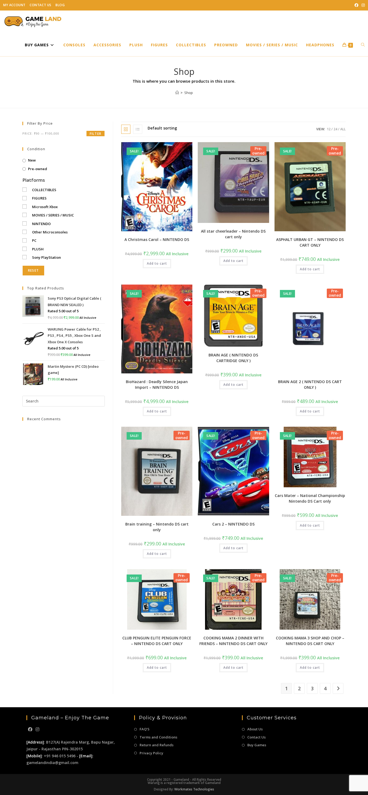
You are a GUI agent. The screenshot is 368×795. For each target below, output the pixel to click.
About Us (255, 729)
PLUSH (38, 249)
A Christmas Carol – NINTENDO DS (156, 239)
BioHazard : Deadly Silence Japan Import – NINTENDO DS (157, 384)
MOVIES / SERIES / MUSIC (53, 215)
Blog (60, 5)
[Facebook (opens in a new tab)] (356, 5)
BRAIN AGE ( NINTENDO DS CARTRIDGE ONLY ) (233, 357)
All (343, 129)
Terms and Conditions (158, 737)
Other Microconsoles (50, 232)
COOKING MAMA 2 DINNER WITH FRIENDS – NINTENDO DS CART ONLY (233, 640)
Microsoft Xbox (45, 206)
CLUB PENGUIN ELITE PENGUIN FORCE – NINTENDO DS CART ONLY (156, 640)
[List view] (137, 129)
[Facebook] (30, 729)
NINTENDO (41, 223)
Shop (188, 92)
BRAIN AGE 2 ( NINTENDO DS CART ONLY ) (310, 384)
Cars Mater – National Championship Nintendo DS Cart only (310, 498)
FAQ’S (145, 729)
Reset (33, 270)
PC (34, 240)
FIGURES (39, 198)
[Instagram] (37, 729)
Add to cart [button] (157, 263)
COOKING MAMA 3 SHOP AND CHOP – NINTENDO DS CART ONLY (310, 640)
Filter (95, 133)
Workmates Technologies (194, 789)
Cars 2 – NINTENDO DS (233, 524)
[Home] (177, 92)
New (32, 160)
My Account (14, 5)
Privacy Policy (151, 753)
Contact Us (40, 5)
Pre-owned (37, 168)
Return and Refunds (156, 745)
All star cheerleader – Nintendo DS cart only (233, 234)
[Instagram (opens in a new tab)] (362, 5)
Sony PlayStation (46, 257)
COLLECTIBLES (44, 189)
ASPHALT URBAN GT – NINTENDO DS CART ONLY (310, 242)
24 (335, 129)
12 (329, 129)
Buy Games (256, 745)
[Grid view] (125, 129)
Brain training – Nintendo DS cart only (157, 526)
